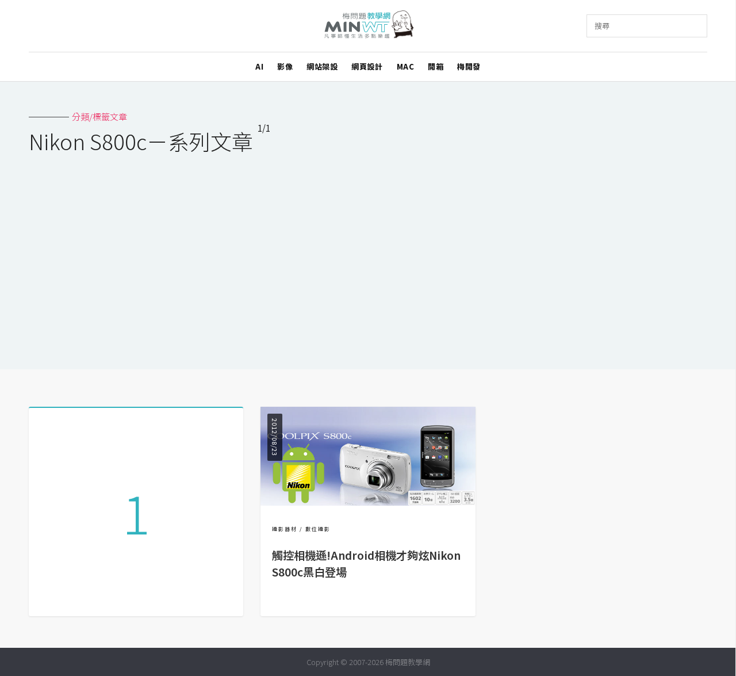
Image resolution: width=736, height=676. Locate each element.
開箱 (435, 66)
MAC (406, 66)
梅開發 (469, 66)
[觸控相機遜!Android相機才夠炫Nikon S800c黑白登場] (367, 502)
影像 (285, 66)
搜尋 (602, 25)
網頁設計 (366, 66)
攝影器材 (284, 529)
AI (259, 66)
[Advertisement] (368, 254)
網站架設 (322, 66)
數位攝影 (318, 529)
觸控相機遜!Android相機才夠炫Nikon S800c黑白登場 (366, 563)
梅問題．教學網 (368, 26)
